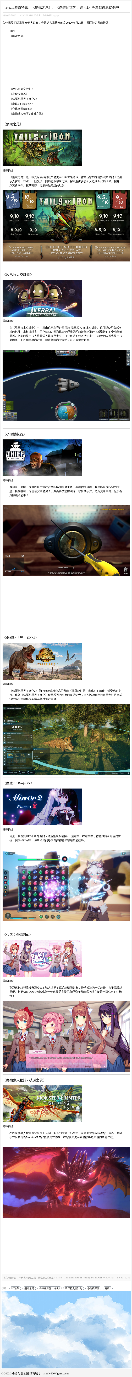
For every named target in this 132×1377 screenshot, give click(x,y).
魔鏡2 (108, 1288)
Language (55, 15)
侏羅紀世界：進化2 (49, 1288)
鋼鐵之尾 (29, 1288)
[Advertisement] (66, 63)
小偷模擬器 (93, 1288)
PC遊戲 (15, 1288)
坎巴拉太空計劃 (73, 1288)
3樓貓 (5, 15)
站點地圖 (23, 1373)
